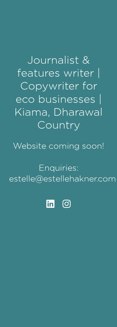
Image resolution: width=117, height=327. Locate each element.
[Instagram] (66, 203)
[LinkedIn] (50, 203)
